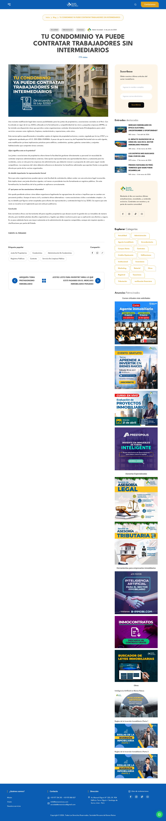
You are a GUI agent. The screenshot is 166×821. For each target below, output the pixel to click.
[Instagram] (129, 214)
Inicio (48, 17)
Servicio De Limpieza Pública (53, 259)
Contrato (33, 259)
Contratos (141, 249)
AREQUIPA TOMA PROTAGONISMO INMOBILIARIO (27, 280)
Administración (140, 235)
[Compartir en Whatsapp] (97, 253)
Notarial (137, 268)
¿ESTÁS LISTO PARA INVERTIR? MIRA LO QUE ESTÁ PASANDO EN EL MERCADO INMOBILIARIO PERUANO (73, 280)
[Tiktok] (135, 214)
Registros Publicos (18, 259)
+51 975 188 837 (69, 798)
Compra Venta (123, 249)
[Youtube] (142, 214)
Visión (9, 802)
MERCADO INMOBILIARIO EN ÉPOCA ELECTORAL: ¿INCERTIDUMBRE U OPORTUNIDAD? (143, 127)
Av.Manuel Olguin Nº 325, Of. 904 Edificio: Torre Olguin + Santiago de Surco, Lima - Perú (104, 800)
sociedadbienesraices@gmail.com (62, 805)
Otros (150, 268)
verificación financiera (143, 281)
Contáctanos (149, 4)
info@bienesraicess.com (59, 802)
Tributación (122, 281)
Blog (54, 17)
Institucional (123, 262)
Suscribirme (136, 105)
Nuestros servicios (14, 806)
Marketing (122, 268)
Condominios (37, 253)
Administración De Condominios (60, 253)
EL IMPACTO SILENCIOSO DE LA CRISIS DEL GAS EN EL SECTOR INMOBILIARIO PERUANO (141, 142)
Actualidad (122, 235)
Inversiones (140, 262)
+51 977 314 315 (56, 798)
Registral (121, 275)
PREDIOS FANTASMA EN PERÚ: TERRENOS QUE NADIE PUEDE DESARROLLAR (141, 167)
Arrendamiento (147, 242)
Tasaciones (137, 275)
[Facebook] (123, 214)
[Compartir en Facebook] (92, 253)
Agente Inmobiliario (125, 242)
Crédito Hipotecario (125, 255)
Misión (9, 798)
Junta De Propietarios (19, 253)
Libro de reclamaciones (139, 791)
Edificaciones (146, 255)
